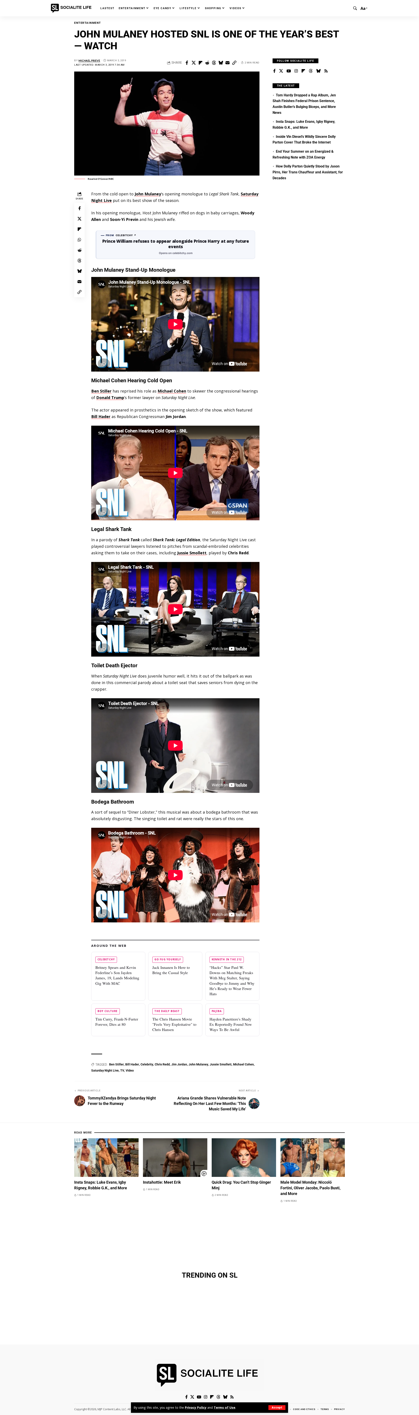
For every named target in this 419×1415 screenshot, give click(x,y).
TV (122, 1070)
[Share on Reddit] (207, 62)
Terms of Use (224, 1407)
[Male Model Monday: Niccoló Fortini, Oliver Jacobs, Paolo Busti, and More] (312, 1157)
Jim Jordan (179, 1064)
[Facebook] (274, 71)
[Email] (227, 62)
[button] (276, 1407)
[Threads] (310, 71)
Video (130, 1070)
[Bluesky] (318, 71)
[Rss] (326, 71)
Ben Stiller (101, 391)
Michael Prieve (89, 60)
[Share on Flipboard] (200, 62)
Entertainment (87, 22)
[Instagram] (296, 71)
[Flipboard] (303, 71)
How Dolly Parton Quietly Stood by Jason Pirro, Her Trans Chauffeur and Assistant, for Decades (308, 172)
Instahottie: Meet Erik (162, 1182)
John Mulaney (148, 193)
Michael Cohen (172, 391)
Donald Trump (110, 397)
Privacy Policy (195, 1407)
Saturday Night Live (105, 1070)
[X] (281, 71)
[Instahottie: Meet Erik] (175, 1157)
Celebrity (147, 1064)
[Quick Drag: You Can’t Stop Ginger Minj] (244, 1157)
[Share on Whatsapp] (79, 239)
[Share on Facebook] (187, 62)
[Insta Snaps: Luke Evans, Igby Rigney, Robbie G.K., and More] (106, 1157)
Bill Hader (100, 416)
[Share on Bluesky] (221, 62)
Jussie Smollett (191, 552)
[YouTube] (289, 71)
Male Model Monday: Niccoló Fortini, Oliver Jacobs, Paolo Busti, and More (310, 1188)
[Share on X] (194, 62)
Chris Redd (162, 1064)
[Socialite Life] (72, 8)
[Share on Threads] (214, 62)
